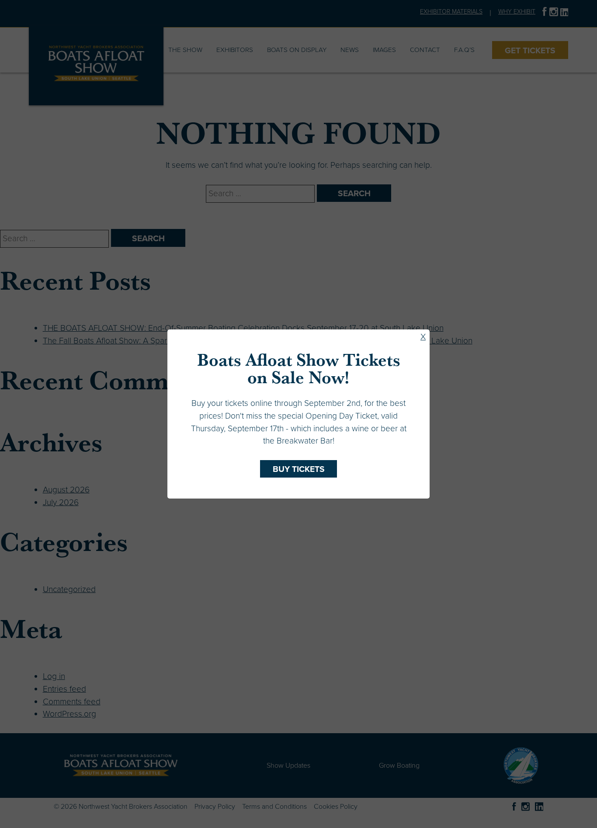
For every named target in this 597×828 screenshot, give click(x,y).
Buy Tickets (299, 469)
